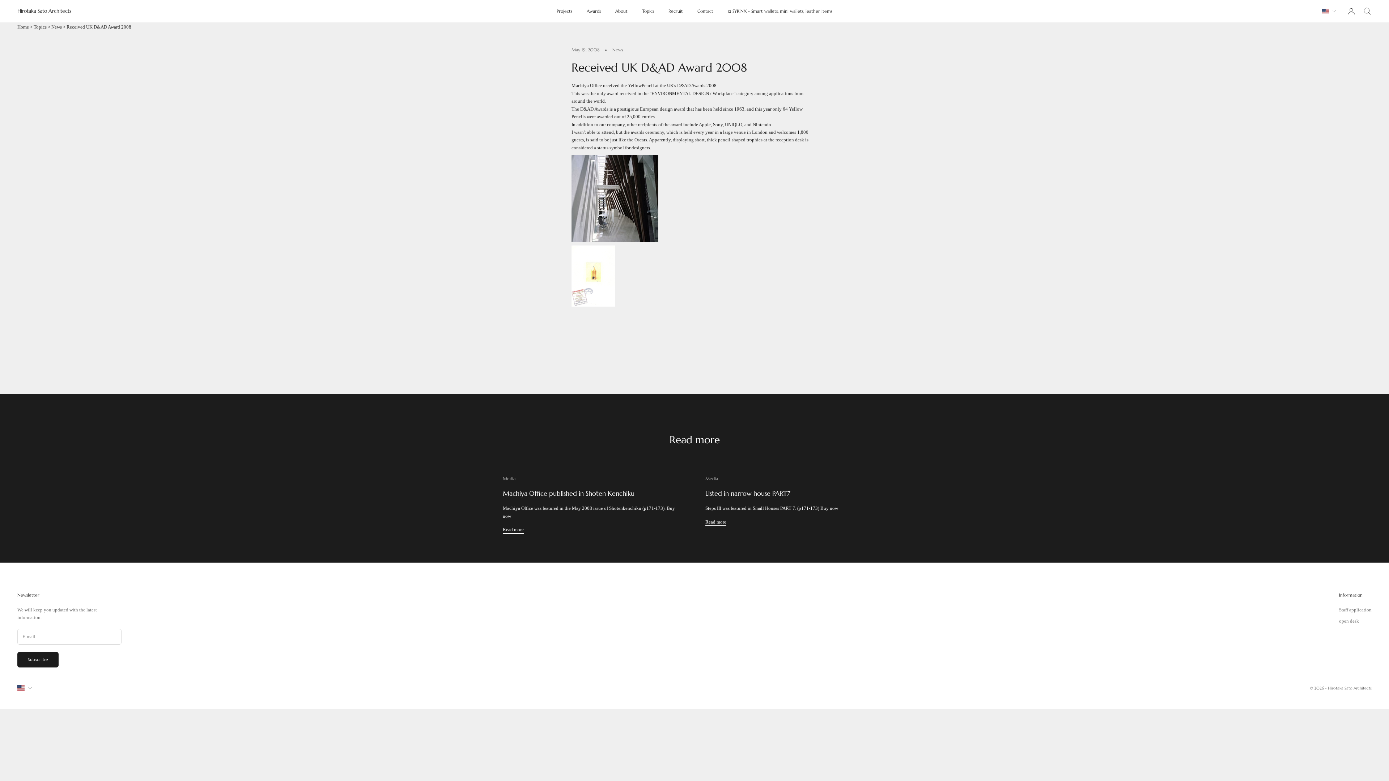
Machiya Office (587, 85)
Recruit (675, 11)
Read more (513, 529)
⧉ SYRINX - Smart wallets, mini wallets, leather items (780, 11)
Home (23, 27)
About (621, 11)
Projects (564, 11)
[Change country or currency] (1329, 11)
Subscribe (38, 659)
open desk (1349, 621)
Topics (648, 11)
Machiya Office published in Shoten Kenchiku (568, 493)
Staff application (1355, 610)
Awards (594, 11)
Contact (705, 11)
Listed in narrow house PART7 (747, 493)
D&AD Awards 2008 (697, 85)
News (56, 27)
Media (509, 478)
